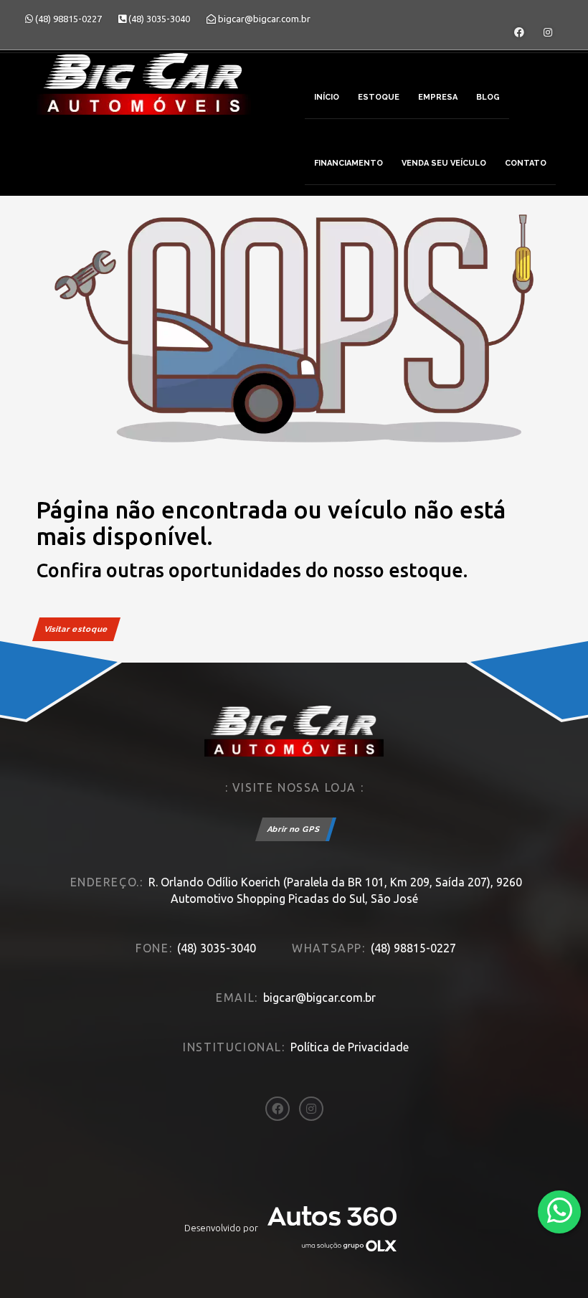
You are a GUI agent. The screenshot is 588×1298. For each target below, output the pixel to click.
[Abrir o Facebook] (519, 32)
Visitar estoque (76, 629)
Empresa (437, 97)
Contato (525, 163)
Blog (488, 97)
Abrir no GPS (294, 829)
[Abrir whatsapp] (559, 1211)
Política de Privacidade (349, 1047)
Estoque (378, 97)
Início (326, 97)
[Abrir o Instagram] (548, 32)
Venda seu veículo (444, 163)
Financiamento (348, 163)
